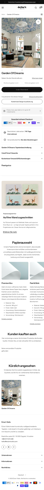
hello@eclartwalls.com (9, 441)
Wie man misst (37, 78)
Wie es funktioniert (35, 96)
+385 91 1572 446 (7, 439)
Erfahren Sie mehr (10, 232)
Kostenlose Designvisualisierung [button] (22, 102)
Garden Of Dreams (8, 408)
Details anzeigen (7, 319)
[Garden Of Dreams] (11, 393)
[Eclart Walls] (22, 7)
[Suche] (35, 7)
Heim (3, 14)
